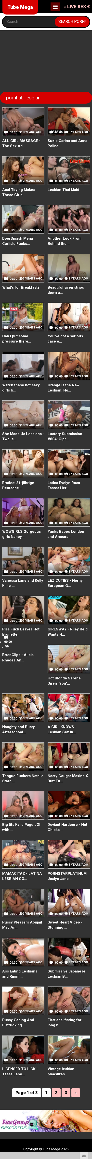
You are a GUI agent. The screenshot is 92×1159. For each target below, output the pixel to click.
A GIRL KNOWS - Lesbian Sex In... (62, 729)
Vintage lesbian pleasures (61, 1071)
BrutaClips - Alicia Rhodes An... (18, 657)
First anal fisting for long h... (64, 1022)
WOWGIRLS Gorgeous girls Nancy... (21, 534)
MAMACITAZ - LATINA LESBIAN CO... (22, 876)
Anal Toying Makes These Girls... (18, 192)
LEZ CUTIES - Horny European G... (65, 583)
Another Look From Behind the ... (64, 241)
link (88, 1082)
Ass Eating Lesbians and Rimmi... (19, 974)
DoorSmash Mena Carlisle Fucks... (17, 241)
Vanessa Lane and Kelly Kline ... (22, 583)
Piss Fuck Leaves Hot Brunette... (20, 632)
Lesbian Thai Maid (63, 190)
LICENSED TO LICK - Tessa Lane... (20, 1071)
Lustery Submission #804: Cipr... (65, 436)
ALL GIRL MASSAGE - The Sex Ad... (21, 143)
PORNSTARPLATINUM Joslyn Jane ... (67, 876)
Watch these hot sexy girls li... (21, 387)
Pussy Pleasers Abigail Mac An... (22, 925)
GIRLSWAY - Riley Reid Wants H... (68, 632)
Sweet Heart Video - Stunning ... (65, 925)
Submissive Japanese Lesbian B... (66, 974)
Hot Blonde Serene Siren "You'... (64, 681)
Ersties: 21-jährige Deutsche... (18, 485)
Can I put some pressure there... (16, 339)
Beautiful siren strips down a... (66, 290)
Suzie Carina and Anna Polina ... (67, 143)
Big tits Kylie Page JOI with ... (21, 827)
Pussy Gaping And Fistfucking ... (18, 1022)
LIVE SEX (76, 6)
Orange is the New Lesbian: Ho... (63, 387)
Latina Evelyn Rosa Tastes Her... (64, 485)
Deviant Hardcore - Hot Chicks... (67, 827)
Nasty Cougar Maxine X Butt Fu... (68, 778)
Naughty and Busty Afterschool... (18, 729)
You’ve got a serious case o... (65, 339)
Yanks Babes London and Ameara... (66, 534)
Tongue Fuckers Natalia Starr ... (22, 778)
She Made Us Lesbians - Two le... (23, 436)
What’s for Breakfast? (20, 287)
